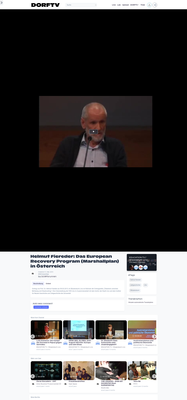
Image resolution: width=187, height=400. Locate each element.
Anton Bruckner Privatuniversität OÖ (48, 384)
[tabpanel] (77, 292)
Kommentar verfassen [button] (41, 307)
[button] (149, 5)
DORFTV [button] (134, 5)
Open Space (73, 384)
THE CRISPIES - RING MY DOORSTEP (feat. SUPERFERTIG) (112, 383)
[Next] (154, 336)
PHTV (135, 384)
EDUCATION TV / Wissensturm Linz (138, 258)
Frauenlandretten (77, 381)
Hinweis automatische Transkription (140, 302)
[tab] (38, 284)
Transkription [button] (135, 299)
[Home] (45, 5)
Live (114, 5)
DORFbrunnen (48, 276)
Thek (143, 5)
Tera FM (136, 381)
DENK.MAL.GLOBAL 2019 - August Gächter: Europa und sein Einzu (80, 343)
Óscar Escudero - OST (46, 381)
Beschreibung (38, 284)
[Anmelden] (155, 5)
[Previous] (33, 336)
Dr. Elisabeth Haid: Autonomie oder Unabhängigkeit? (109, 343)
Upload (125, 5)
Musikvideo (105, 388)
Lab (119, 5)
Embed (48, 284)
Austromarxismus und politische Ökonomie (143, 342)
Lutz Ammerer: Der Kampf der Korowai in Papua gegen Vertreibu (49, 343)
